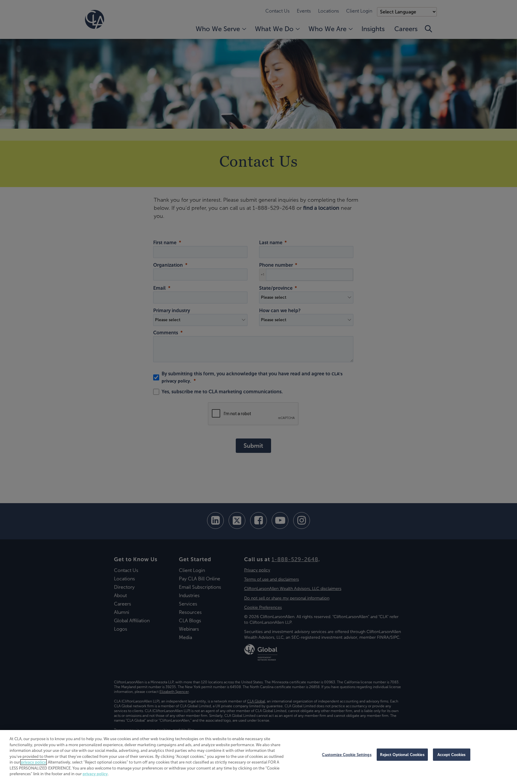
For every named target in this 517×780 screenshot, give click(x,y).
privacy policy (33, 762)
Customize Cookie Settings (346, 754)
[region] (258, 755)
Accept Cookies (451, 754)
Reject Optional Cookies (402, 754)
